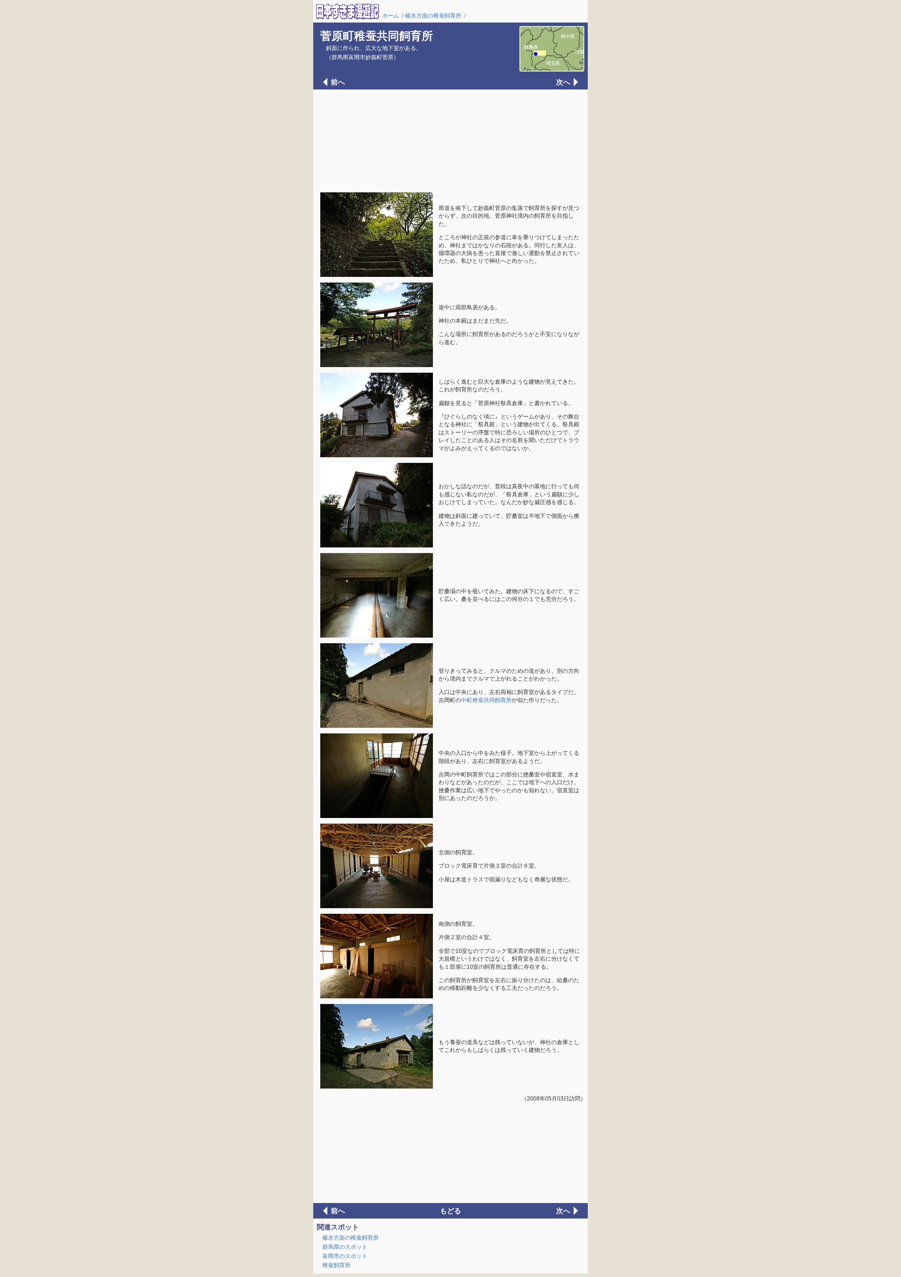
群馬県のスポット (344, 1247)
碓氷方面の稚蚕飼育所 (433, 16)
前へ (338, 82)
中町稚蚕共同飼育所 (486, 700)
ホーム (390, 16)
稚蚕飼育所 (336, 1265)
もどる (450, 1211)
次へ (563, 82)
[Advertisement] (450, 140)
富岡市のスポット (344, 1256)
